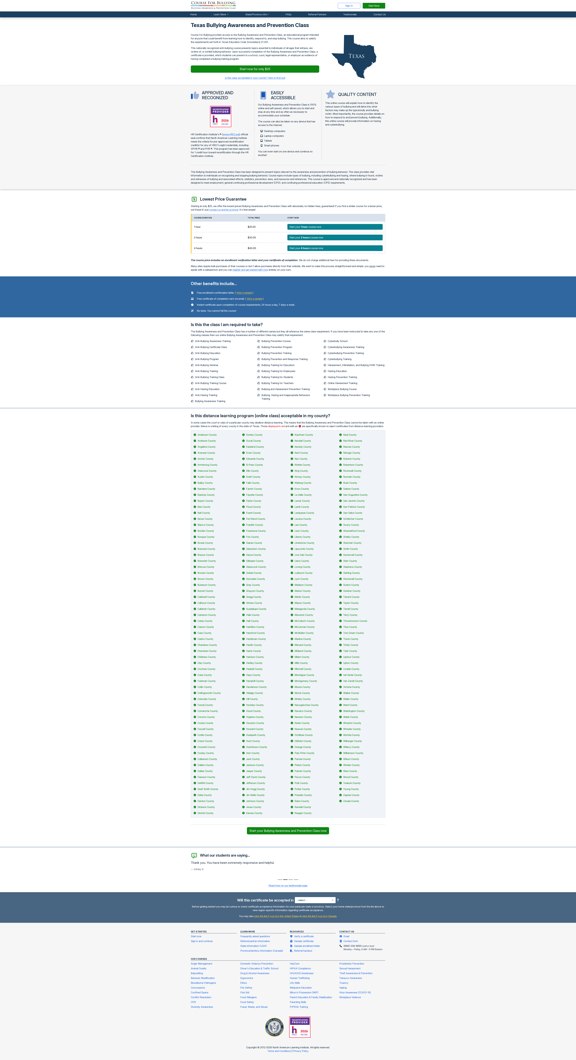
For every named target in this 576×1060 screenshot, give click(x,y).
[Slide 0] (280, 879)
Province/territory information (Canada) (261, 950)
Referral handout (303, 950)
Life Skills (295, 982)
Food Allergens (248, 997)
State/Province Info (256, 14)
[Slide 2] (290, 879)
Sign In (349, 5)
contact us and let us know (223, 209)
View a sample (244, 292)
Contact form (351, 941)
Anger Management (201, 963)
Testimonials (350, 14)
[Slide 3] (296, 879)
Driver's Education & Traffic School (259, 968)
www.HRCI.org (231, 134)
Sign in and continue (202, 941)
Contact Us (380, 14)
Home (193, 14)
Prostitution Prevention (351, 963)
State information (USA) (253, 945)
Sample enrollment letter (307, 945)
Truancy (343, 982)
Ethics (243, 982)
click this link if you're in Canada (319, 916)
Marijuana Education (301, 987)
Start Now (374, 5)
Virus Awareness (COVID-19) (355, 992)
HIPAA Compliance (300, 968)
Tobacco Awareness (350, 978)
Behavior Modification (203, 978)
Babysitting (197, 973)
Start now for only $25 (255, 69)
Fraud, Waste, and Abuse (254, 1006)
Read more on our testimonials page (288, 885)
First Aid (244, 992)
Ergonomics (246, 978)
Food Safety (247, 1002)
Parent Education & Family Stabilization (311, 997)
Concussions (198, 987)
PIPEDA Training (299, 1006)
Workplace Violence (350, 997)
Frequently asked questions (255, 936)
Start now (196, 936)
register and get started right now (250, 269)
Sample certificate (304, 941)
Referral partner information (255, 941)
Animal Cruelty (198, 968)
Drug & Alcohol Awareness (254, 973)
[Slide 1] (285, 879)
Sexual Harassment (349, 968)
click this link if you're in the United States (276, 916)
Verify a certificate (304, 936)
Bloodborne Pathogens (203, 982)
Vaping (343, 987)
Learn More (220, 14)
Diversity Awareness (202, 1006)
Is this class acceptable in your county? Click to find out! (255, 77)
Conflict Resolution (201, 997)
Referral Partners (317, 14)
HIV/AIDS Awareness (302, 973)
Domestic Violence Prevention (256, 963)
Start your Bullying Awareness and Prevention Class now (288, 831)
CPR (193, 1002)
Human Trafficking (300, 978)
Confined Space (199, 992)
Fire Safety (246, 987)
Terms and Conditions (279, 1050)
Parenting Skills (298, 1002)
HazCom (294, 963)
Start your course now (305, 226)
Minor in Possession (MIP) (304, 992)
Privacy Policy (301, 1050)
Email (346, 936)
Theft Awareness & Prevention (355, 973)
